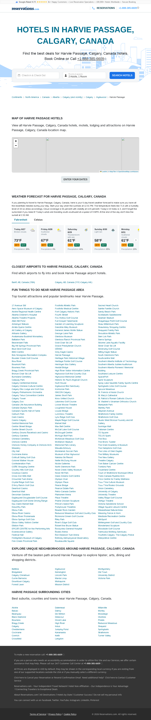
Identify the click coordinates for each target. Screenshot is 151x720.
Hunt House (60, 383)
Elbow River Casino (21, 513)
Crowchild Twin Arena (22, 479)
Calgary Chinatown (21, 575)
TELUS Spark (104, 435)
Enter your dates (75, 179)
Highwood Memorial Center (68, 377)
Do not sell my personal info (108, 694)
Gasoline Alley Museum (66, 327)
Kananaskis (60, 632)
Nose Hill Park (61, 473)
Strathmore (103, 632)
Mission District (62, 584)
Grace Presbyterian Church (68, 346)
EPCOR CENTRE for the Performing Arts (31, 528)
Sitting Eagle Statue (107, 352)
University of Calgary (108, 491)
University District (106, 575)
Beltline (15, 569)
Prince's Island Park (64, 504)
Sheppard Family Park (108, 330)
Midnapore (60, 581)
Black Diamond (19, 617)
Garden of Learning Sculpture (69, 324)
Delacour (59, 617)
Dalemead (60, 607)
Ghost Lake (60, 620)
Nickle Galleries (62, 463)
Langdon (59, 638)
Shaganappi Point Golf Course (112, 321)
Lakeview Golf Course (65, 401)
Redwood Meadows (107, 623)
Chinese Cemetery (21, 439)
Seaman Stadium (106, 318)
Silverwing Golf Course (109, 349)
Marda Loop (61, 578)
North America (32, 97)
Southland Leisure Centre (110, 373)
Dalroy (58, 611)
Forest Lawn (18, 584)
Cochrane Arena (20, 454)
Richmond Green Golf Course (69, 516)
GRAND (58, 349)
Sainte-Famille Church (108, 308)
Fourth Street (61, 315)
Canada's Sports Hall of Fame (26, 411)
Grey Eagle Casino (64, 352)
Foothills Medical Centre (66, 308)
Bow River (17, 361)
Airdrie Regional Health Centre (26, 311)
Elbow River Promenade (23, 516)
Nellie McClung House (65, 460)
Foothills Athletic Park (65, 305)
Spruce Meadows (106, 389)
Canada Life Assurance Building (27, 404)
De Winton (60, 614)
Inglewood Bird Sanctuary (67, 386)
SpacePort (103, 377)
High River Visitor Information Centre (72, 370)
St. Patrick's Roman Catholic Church (115, 398)
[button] (16, 141)
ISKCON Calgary (63, 392)
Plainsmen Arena (63, 494)
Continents (17, 97)
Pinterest (94, 700)
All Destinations (47, 694)
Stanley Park (104, 408)
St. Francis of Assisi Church (111, 392)
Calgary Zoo (18, 401)
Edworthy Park (19, 507)
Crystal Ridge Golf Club (23, 482)
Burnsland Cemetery (21, 377)
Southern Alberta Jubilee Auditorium (115, 364)
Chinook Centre (19, 442)
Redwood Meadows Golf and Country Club (75, 513)
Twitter (55, 700)
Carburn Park (18, 414)
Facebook (46, 700)
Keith (57, 635)
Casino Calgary (19, 420)
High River (60, 623)
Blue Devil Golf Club (21, 349)
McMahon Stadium (64, 442)
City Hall (15, 451)
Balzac (15, 611)
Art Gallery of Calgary (22, 330)
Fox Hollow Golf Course (66, 318)
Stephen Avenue (106, 411)
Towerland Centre (106, 470)
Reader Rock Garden (65, 510)
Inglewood (101, 97)
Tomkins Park (104, 466)
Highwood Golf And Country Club (70, 373)
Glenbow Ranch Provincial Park (70, 339)
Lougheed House (63, 408)
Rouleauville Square (64, 541)
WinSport (102, 519)
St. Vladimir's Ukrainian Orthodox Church (117, 401)
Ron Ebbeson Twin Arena (67, 535)
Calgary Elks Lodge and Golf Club (28, 389)
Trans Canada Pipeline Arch (111, 476)
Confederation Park (21, 463)
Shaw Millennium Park (108, 324)
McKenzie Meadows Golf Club (69, 439)
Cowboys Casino (20, 473)
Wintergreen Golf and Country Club (115, 522)
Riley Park (59, 519)
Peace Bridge (61, 485)
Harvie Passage (62, 355)
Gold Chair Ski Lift (63, 342)
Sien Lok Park (104, 336)
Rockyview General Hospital (68, 528)
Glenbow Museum (63, 336)
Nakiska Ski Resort (64, 457)
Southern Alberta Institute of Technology (117, 361)
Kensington (60, 572)
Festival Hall (17, 535)
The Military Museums (108, 454)
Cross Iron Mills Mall (21, 476)
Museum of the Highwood (67, 454)
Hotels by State (64, 694)
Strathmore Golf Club (108, 417)
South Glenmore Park (108, 355)
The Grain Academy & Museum (113, 445)
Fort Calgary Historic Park (67, 311)
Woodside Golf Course (109, 528)
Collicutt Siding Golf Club (23, 457)
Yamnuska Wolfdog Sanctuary (112, 532)
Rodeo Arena (61, 532)
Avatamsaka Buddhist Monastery (27, 336)
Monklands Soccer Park (66, 451)
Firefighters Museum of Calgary (27, 538)
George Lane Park (64, 333)
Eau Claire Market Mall (22, 504)
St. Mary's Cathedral (107, 395)
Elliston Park (17, 525)
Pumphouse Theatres (65, 507)
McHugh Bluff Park (64, 435)
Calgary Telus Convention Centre (28, 395)
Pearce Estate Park (64, 488)
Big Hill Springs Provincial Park (26, 346)
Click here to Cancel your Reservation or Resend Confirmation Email (47, 677)
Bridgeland (17, 572)
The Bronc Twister (107, 442)
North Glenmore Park (65, 466)
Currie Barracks (19, 578)
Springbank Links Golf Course (112, 386)
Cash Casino (18, 417)
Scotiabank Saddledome (109, 315)
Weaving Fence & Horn (109, 513)
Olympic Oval (61, 479)
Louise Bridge (61, 411)
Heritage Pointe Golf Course (68, 361)
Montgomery (104, 569)
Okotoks (102, 617)
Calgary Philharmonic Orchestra (27, 392)
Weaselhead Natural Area (110, 510)
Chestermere (18, 629)
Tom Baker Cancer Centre (110, 463)
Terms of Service (38, 714)
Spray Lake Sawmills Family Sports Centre (118, 383)
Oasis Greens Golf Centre (67, 476)
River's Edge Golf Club (66, 522)
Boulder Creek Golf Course (25, 358)
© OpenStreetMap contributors (127, 171)
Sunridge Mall (104, 426)
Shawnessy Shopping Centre (112, 327)
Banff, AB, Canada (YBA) (23, 282)
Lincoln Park (61, 575)
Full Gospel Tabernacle (66, 321)
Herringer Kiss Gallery (65, 364)
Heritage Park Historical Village (69, 358)
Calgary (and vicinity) (73, 97)
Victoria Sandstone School (111, 504)
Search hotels (122, 75)
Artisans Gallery (19, 333)
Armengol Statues (20, 324)
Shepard (102, 626)
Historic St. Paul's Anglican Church (71, 380)
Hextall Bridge (61, 367)
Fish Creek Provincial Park (24, 541)
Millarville (102, 607)
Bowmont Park (19, 364)
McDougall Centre (63, 432)
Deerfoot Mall (18, 491)
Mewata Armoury (63, 448)
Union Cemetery (106, 488)
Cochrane (16, 632)
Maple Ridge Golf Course (67, 420)
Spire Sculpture (105, 380)
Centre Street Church (22, 429)
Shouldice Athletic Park (109, 333)
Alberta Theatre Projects (23, 318)
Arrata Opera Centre (21, 327)
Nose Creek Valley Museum (68, 470)
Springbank (103, 629)
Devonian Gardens (21, 494)
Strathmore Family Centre (110, 414)
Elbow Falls (17, 510)
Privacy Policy (54, 714)
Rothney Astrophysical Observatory (72, 538)
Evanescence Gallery (22, 532)
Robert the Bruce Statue (66, 525)
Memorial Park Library (65, 445)
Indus (57, 626)
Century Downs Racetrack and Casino (30, 432)
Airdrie (15, 607)
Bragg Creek (18, 623)
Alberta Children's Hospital (24, 315)
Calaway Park (18, 380)
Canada (46, 97)
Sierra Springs (104, 339)
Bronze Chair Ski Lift (21, 373)
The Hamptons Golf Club (110, 448)
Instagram (75, 700)
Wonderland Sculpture (108, 525)
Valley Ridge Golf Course (110, 497)
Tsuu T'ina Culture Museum (111, 482)
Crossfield (16, 638)
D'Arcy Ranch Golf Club (23, 485)
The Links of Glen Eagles (110, 451)
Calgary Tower (19, 398)
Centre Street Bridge (22, 426)
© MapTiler (112, 171)
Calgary (89, 97)
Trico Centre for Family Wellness (113, 479)
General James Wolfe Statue (69, 330)
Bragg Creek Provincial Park (25, 370)
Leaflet (104, 171)
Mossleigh (103, 614)
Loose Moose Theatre (66, 404)
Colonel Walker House (22, 460)
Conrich (15, 635)
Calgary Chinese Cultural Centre (27, 386)
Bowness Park (18, 367)
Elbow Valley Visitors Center (25, 522)
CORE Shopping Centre (23, 466)
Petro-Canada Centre (65, 491)
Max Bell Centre (62, 426)
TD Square (103, 432)
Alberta (56, 97)
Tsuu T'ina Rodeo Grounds (111, 485)
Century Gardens (20, 435)
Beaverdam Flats (20, 342)
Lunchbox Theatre (64, 414)
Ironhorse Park (62, 389)
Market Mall (60, 423)
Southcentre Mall (106, 358)
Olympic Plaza (61, 482)
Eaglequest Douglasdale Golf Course (29, 497)
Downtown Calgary (21, 581)
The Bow (102, 439)
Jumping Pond (61, 629)
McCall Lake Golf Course (67, 429)
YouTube (64, 700)
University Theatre (107, 494)
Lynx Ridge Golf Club (65, 417)
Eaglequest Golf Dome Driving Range (29, 501)
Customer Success (83, 694)
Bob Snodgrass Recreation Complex (29, 355)
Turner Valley (104, 635)
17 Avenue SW (19, 305)
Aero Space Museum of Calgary (27, 308)
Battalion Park (18, 339)
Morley (101, 611)
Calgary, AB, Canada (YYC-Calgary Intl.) (73, 282)
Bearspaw (16, 614)
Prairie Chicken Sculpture (67, 501)
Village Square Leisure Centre (112, 507)
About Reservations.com (26, 694)
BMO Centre (18, 352)
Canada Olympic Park (22, 408)
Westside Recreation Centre (111, 516)
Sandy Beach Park (107, 311)
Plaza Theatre (61, 497)
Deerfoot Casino (20, 488)
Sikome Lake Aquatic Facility (111, 342)
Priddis (101, 620)
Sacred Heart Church (108, 305)
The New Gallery (106, 457)
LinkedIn (85, 700)
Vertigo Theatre (105, 501)
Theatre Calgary (106, 460)
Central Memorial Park (22, 423)
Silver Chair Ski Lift (107, 346)
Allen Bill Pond (18, 321)
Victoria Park (104, 578)
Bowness (16, 620)
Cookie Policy (70, 714)
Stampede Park (105, 404)
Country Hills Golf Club (22, 470)
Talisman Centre (106, 429)
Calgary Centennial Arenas (24, 383)
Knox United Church (64, 398)
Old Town (102, 572)
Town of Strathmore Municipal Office (115, 473)
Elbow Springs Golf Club (23, 519)
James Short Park (63, 395)
